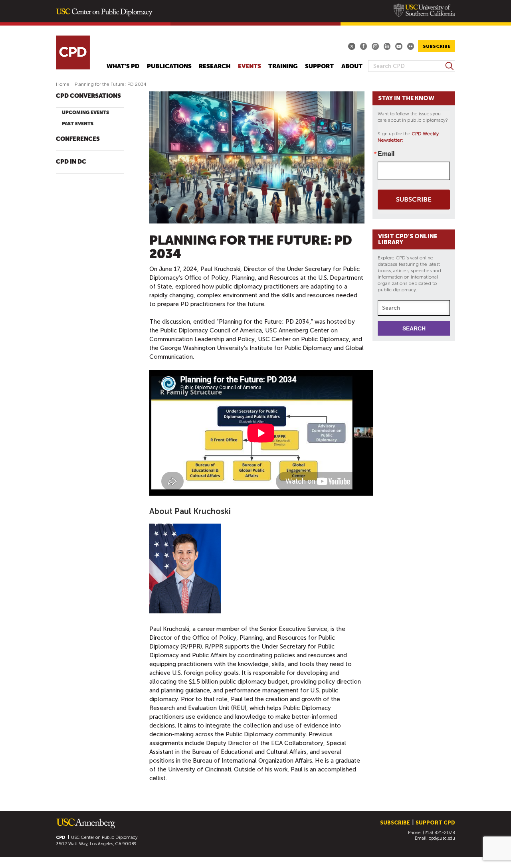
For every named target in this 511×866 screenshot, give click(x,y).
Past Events (77, 124)
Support (319, 66)
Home (62, 84)
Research (214, 66)
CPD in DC (71, 161)
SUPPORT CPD (435, 823)
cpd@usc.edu (442, 838)
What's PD (123, 66)
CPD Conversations (88, 96)
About (351, 66)
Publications (169, 66)
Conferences (78, 139)
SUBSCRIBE (436, 46)
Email (386, 153)
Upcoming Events (85, 112)
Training (283, 66)
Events (249, 66)
